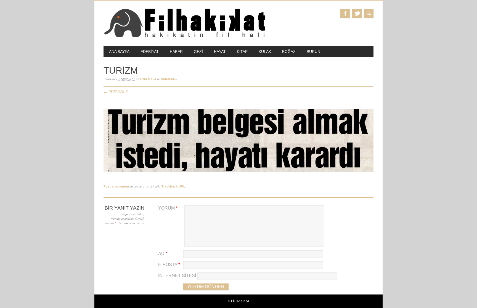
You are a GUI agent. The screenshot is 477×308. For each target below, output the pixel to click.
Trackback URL (173, 186)
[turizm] (238, 172)
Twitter (357, 13)
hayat (220, 51)
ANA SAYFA (119, 51)
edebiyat (150, 51)
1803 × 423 (148, 79)
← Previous (116, 92)
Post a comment (116, 186)
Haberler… (169, 79)
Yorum (167, 208)
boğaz (289, 51)
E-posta (169, 264)
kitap (242, 51)
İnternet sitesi (177, 275)
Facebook (345, 13)
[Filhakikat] (185, 37)
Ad (162, 253)
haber (176, 51)
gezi (198, 51)
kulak (265, 51)
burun (313, 51)
